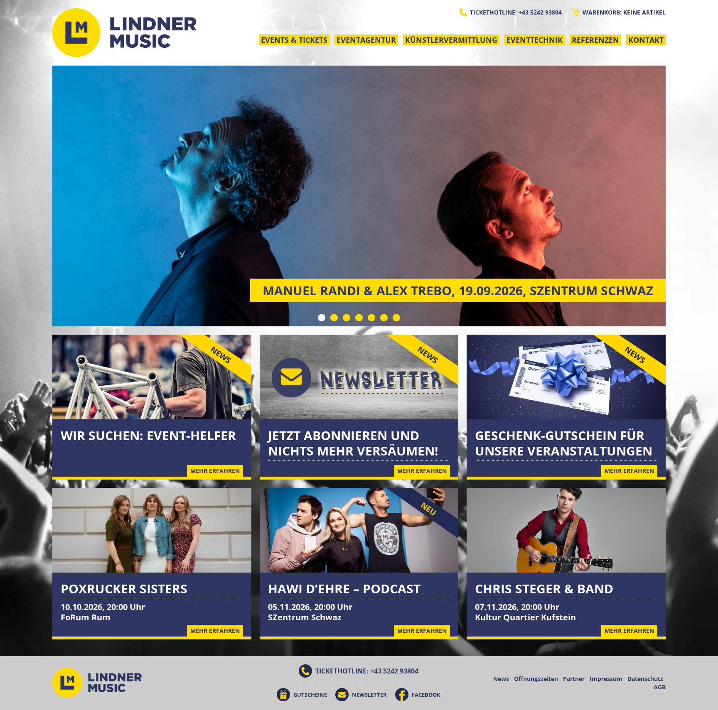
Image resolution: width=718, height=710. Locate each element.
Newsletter (369, 694)
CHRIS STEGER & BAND (544, 588)
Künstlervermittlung (451, 40)
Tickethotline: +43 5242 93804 (516, 12)
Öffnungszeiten (536, 679)
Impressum (606, 679)
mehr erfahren (215, 630)
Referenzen (595, 40)
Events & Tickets (294, 40)
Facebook (426, 694)
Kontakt (646, 40)
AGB (660, 687)
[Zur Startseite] (124, 32)
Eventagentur (366, 40)
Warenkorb (624, 12)
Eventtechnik (535, 40)
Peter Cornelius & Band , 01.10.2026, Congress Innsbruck (458, 290)
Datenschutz (645, 679)
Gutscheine (310, 694)
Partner (574, 679)
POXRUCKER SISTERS (124, 588)
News (501, 679)
